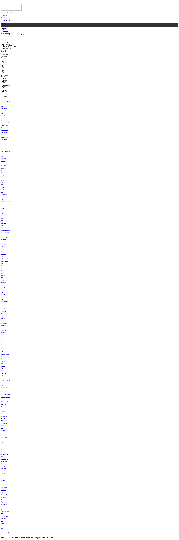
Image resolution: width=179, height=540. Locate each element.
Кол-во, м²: (3, 93)
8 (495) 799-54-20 (7, 21)
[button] (5, 17)
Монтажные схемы (7, 24)
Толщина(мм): (4, 56)
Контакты (5, 26)
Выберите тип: (4, 40)
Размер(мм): (3, 50)
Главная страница (5, 34)
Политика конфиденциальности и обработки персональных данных (27, 538)
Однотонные (12, 34)
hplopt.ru (3, 1)
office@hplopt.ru (4, 15)
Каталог (5, 23)
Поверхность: (4, 75)
